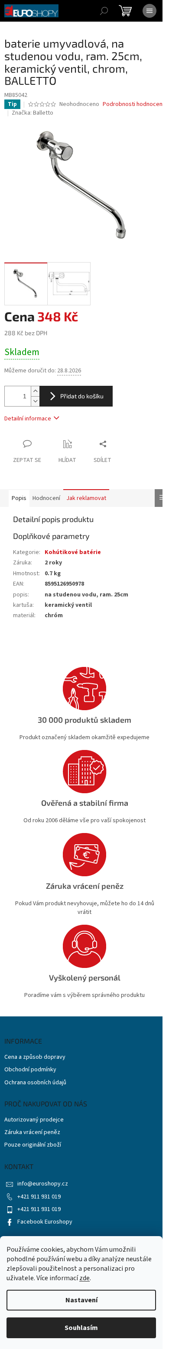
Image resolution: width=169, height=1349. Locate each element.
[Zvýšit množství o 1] (35, 391)
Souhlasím (81, 1328)
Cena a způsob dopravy (34, 1057)
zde (84, 1278)
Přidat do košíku (82, 396)
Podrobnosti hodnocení (133, 104)
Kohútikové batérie (73, 552)
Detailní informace (27, 418)
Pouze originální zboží (32, 1145)
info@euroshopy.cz (42, 1183)
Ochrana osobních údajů (35, 1083)
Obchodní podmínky (30, 1070)
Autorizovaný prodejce (34, 1120)
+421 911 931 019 (39, 1196)
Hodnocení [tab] (46, 498)
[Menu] (149, 10)
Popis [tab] (19, 498)
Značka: (32, 113)
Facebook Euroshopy (44, 1222)
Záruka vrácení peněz (32, 1132)
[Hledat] (104, 10)
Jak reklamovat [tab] (86, 498)
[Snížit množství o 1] (35, 401)
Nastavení (81, 1300)
